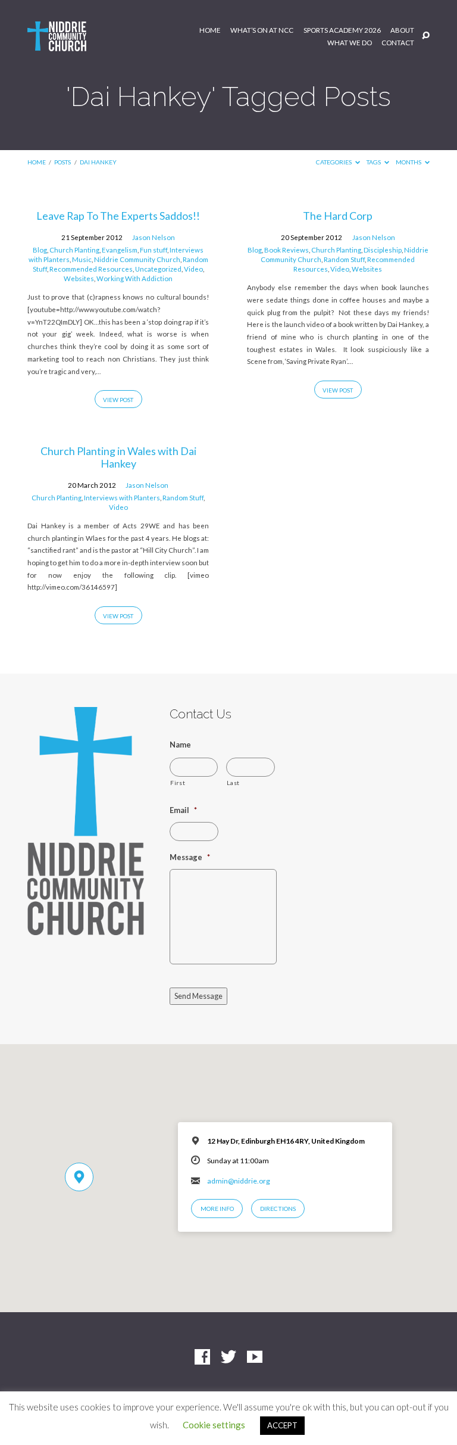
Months (409, 162)
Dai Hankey (98, 162)
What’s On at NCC (261, 30)
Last (233, 782)
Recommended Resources (91, 269)
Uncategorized (158, 269)
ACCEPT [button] (282, 1425)
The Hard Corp (338, 215)
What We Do (349, 42)
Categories (334, 162)
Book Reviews (286, 250)
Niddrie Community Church (137, 259)
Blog (40, 250)
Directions (278, 1208)
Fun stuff (153, 250)
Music (82, 259)
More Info (217, 1208)
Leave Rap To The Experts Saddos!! (118, 215)
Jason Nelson (153, 237)
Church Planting (74, 250)
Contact (397, 42)
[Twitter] (228, 1357)
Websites (79, 278)
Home (210, 30)
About (402, 30)
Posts (62, 162)
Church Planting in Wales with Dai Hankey (118, 457)
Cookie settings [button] (214, 1424)
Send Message (198, 996)
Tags (374, 162)
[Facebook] (202, 1357)
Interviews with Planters (122, 498)
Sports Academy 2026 (342, 30)
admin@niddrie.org (238, 1180)
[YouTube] (254, 1357)
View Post (118, 399)
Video (193, 269)
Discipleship (383, 250)
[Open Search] (426, 36)
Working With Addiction (134, 278)
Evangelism (119, 250)
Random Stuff (344, 259)
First (177, 782)
